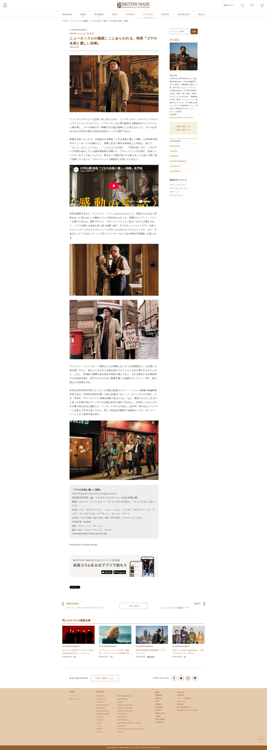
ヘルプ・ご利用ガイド (185, 698)
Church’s (100, 720)
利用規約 (180, 704)
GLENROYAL (122, 699)
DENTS (100, 729)
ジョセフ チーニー (179, 188)
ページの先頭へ (261, 739)
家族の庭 (133, 147)
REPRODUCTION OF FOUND (129, 723)
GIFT (115, 14)
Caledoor (100, 717)
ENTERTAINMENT (79, 30)
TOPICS (130, 14)
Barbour (100, 702)
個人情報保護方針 (184, 707)
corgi (99, 726)
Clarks (99, 723)
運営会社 (180, 692)
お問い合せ (181, 701)
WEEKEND (175, 146)
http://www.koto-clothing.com (181, 118)
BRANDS (67, 14)
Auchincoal (101, 699)
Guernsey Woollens (125, 705)
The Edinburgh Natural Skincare (130, 729)
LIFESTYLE (175, 166)
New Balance (122, 717)
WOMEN (158, 695)
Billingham (101, 708)
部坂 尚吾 (150, 657)
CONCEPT (159, 722)
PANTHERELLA (123, 720)
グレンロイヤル (178, 185)
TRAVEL (173, 151)
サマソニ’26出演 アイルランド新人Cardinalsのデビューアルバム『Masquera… (78, 653)
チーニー (175, 192)
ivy (75, 657)
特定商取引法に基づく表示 (187, 710)
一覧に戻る (133, 606)
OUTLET (158, 698)
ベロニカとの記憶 (113, 147)
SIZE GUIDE (160, 719)
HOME (72, 692)
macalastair (122, 714)
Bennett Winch (103, 705)
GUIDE (158, 716)
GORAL (120, 702)
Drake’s (100, 732)
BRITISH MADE (103, 714)
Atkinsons (101, 696)
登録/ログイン (228, 5)
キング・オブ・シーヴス (84, 147)
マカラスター (177, 195)
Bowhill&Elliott (103, 711)
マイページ (73, 696)
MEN (157, 692)
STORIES (148, 14)
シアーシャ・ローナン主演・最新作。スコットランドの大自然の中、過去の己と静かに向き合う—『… (115, 653)
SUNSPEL (121, 726)
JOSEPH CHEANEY (125, 711)
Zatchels (120, 732)
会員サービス (74, 699)
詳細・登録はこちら (105, 678)
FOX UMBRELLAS (124, 696)
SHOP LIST (184, 14)
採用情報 (180, 695)
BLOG (201, 14)
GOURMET (175, 171)
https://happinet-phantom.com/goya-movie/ (94, 493)
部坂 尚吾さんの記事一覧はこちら (183, 128)
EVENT (166, 14)
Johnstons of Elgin (124, 708)
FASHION (174, 156)
